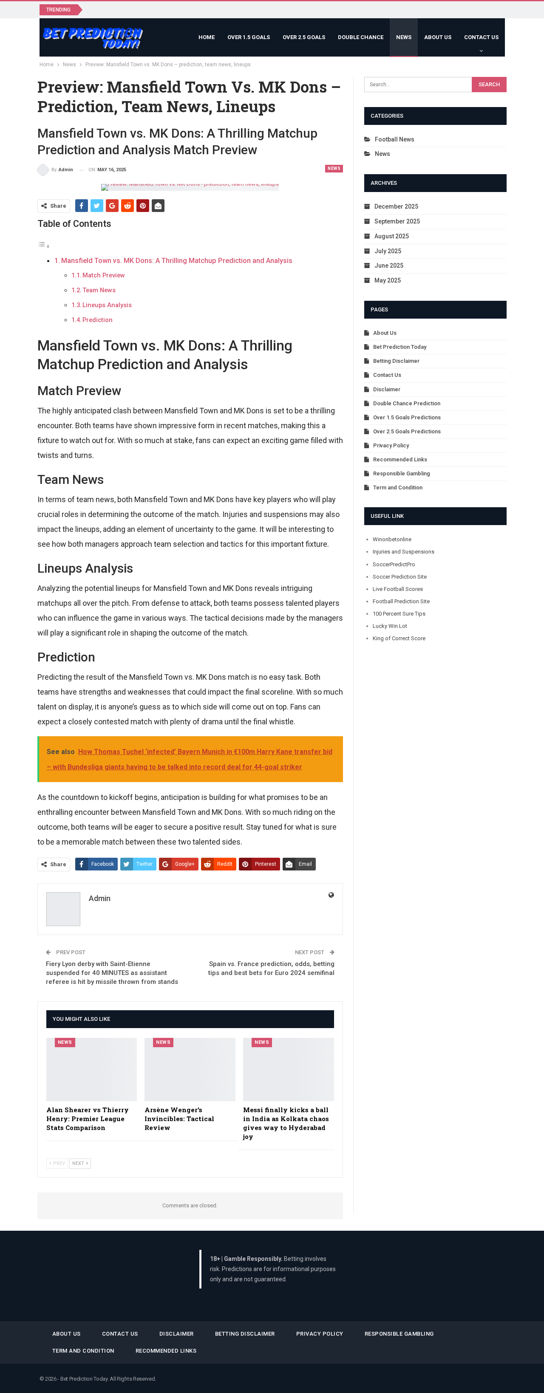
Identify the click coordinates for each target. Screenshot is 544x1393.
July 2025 (387, 251)
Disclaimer (386, 389)
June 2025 (388, 265)
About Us (437, 37)
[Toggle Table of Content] (43, 245)
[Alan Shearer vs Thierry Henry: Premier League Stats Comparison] (91, 1070)
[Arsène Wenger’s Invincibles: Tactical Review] (189, 1070)
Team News (99, 290)
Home (206, 37)
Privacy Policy (391, 445)
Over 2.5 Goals (304, 37)
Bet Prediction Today (399, 347)
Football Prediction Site (401, 601)
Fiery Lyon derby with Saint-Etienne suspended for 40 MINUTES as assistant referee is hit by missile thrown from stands (112, 973)
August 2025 (391, 236)
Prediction (97, 320)
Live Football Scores (398, 589)
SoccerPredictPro (394, 564)
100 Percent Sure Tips (399, 613)
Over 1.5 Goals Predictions (407, 417)
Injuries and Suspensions (403, 551)
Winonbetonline (392, 539)
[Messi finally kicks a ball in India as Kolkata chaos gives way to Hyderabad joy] (288, 1070)
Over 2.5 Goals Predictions (407, 431)
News (403, 37)
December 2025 (396, 206)
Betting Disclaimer (396, 361)
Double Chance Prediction (406, 403)
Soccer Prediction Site (400, 577)
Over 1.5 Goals (248, 37)
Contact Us (481, 37)
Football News (394, 139)
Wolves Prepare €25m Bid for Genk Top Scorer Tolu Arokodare (179, 9)
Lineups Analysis (107, 305)
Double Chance (360, 37)
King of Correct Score (399, 638)
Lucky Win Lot (390, 626)
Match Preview (103, 275)
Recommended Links (400, 459)
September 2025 (397, 221)
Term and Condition (397, 487)
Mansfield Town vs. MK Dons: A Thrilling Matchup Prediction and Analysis (176, 261)
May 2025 (387, 280)
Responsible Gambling (401, 473)
